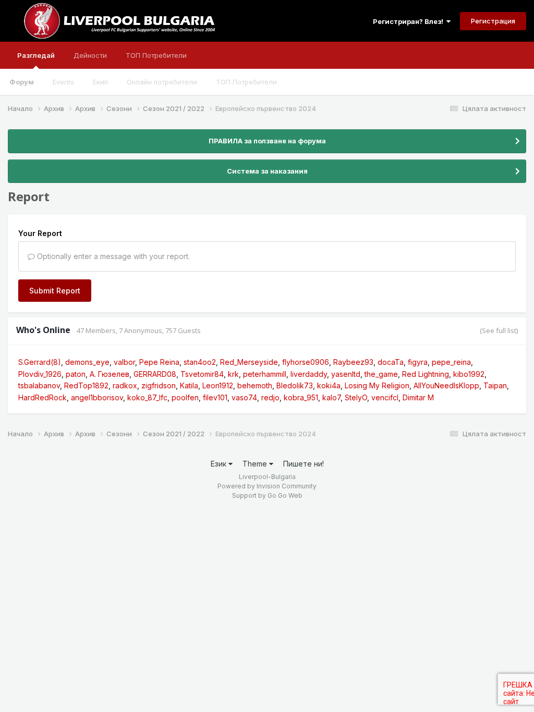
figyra (418, 362)
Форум (21, 82)
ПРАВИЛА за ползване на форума (267, 141)
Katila (189, 385)
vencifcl (384, 397)
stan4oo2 (200, 362)
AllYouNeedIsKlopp (446, 385)
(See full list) (499, 330)
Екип (100, 82)
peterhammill (264, 374)
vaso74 (244, 397)
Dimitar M (418, 397)
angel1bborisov (97, 397)
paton (76, 374)
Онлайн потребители (162, 82)
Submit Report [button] (54, 290)
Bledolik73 (294, 385)
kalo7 (331, 397)
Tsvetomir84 (202, 374)
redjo (270, 397)
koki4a (329, 385)
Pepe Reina (159, 362)
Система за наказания (267, 171)
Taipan (495, 385)
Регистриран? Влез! (409, 21)
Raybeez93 (353, 362)
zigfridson (158, 385)
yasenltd (345, 374)
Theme (255, 463)
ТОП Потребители (246, 82)
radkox (125, 385)
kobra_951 (301, 397)
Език (219, 463)
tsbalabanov (39, 385)
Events (63, 82)
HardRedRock (42, 397)
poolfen (185, 397)
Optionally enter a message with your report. (112, 256)
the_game (381, 374)
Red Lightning (425, 374)
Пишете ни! (303, 463)
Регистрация (493, 21)
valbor (124, 362)
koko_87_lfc (147, 397)
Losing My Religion (377, 385)
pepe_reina (451, 362)
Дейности (90, 55)
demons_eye (87, 362)
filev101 (215, 397)
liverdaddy (308, 374)
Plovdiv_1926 (40, 374)
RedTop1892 (86, 385)
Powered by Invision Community (267, 486)
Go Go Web (285, 495)
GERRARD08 (155, 374)
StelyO (356, 397)
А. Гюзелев (109, 374)
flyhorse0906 (305, 362)
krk (233, 374)
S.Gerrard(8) (39, 362)
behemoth (254, 385)
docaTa (391, 362)
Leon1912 (217, 385)
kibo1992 (468, 374)
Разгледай (36, 55)
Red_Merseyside (249, 362)
